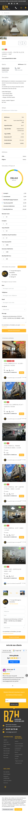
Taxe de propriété (6, 241)
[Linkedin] (11, 3)
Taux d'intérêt (5, 227)
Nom (3, 285)
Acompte (4, 220)
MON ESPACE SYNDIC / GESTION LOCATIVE (8, 1)
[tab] (4, 43)
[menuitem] (5, 787)
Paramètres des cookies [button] (8, 809)
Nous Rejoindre (22, 1)
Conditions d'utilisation (8, 633)
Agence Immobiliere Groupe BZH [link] (13, 583)
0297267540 (14, 274)
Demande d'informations (14, 330)
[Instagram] (14, 3)
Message (4, 313)
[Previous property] (5, 593)
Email (3, 299)
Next (17, 593)
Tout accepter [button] (18, 809)
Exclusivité (18, 342)
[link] (14, 349)
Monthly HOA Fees (6, 256)
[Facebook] (9, 3)
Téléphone (4, 292)
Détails (21, 372)
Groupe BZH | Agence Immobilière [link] (14, 377)
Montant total (5, 213)
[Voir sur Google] (4, 670)
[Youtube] (17, 3)
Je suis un (4, 306)
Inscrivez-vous (14, 704)
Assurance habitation (7, 248)
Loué (3, 49)
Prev (11, 593)
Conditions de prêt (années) (9, 234)
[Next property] (22, 593)
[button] (21, 7)
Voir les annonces (21, 266)
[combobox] (14, 309)
